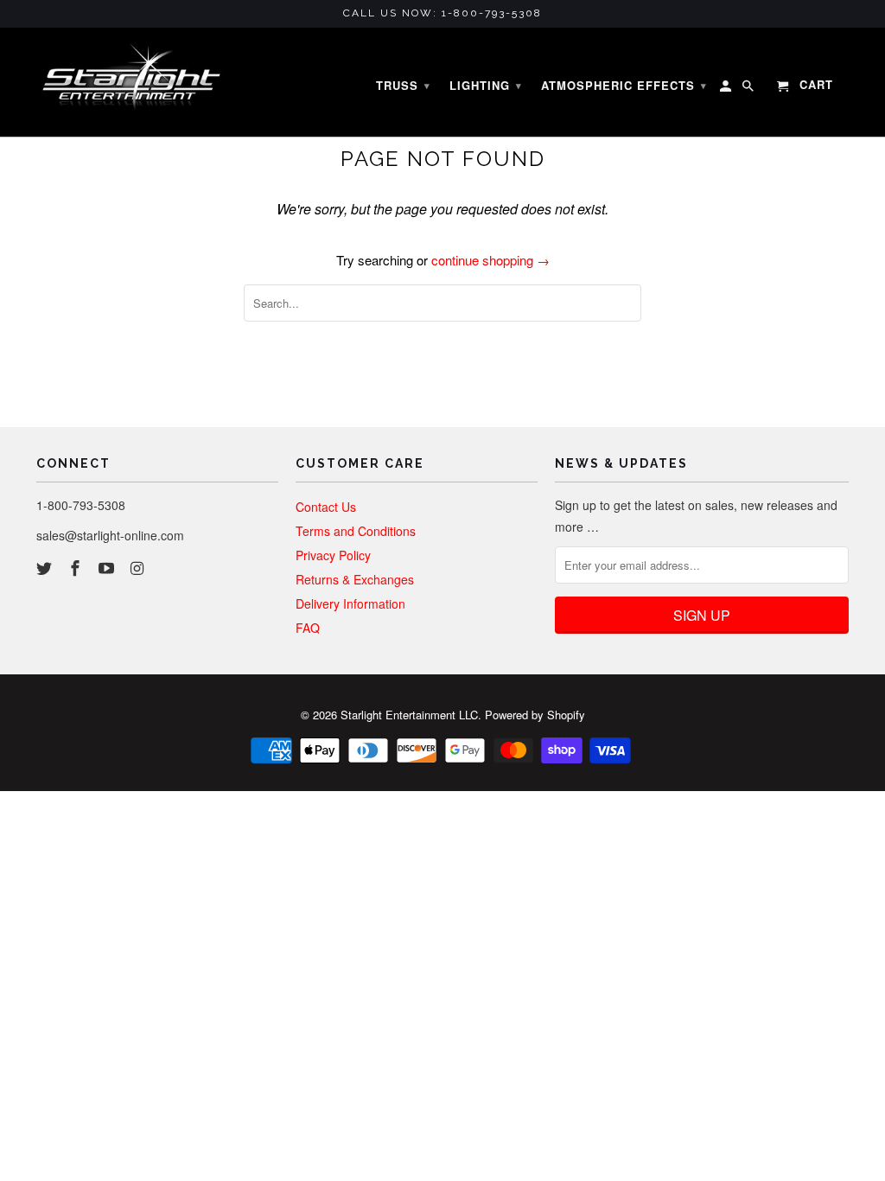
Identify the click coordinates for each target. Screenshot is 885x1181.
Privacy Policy (333, 555)
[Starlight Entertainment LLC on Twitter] (45, 567)
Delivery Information (350, 603)
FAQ (308, 627)
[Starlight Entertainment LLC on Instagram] (138, 567)
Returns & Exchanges (355, 579)
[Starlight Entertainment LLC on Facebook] (76, 567)
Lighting (485, 85)
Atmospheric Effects (624, 85)
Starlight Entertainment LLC (409, 714)
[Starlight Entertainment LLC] (131, 82)
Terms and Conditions (356, 530)
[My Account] (727, 89)
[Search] (749, 89)
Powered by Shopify (535, 714)
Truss (403, 85)
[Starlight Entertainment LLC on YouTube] (108, 567)
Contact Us (326, 506)
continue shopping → (490, 260)
